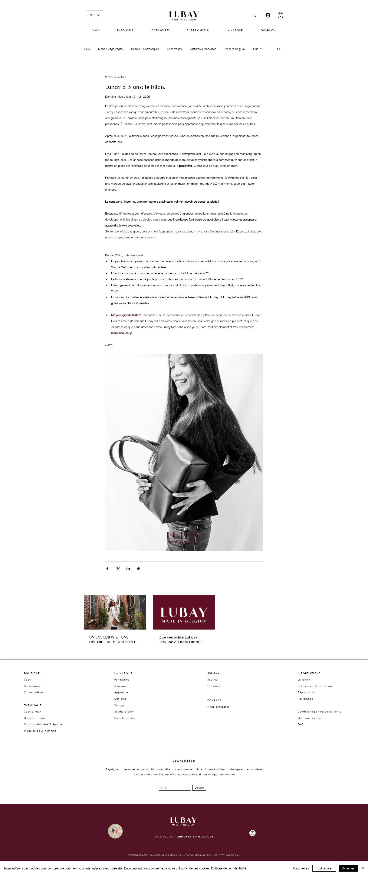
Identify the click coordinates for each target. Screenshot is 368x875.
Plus (255, 49)
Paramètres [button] (301, 868)
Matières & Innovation (203, 49)
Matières (120, 698)
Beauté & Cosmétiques (145, 49)
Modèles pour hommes (40, 730)
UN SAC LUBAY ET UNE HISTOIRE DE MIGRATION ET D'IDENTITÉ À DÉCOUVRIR (113, 639)
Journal (212, 679)
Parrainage (305, 698)
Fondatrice (122, 679)
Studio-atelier (124, 711)
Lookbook (214, 686)
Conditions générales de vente (320, 711)
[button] (280, 15)
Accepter (348, 868)
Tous (87, 49)
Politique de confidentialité (228, 868)
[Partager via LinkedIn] (128, 568)
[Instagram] (252, 833)
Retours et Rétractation (315, 686)
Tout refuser (324, 868)
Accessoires (33, 686)
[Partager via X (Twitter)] (118, 568)
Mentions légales (310, 718)
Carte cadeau (33, 692)
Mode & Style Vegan (110, 49)
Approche (121, 692)
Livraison (304, 679)
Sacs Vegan (174, 49)
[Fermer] (362, 868)
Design (119, 705)
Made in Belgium (235, 49)
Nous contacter (218, 706)
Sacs (27, 679)
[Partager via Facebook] (107, 568)
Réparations (306, 692)
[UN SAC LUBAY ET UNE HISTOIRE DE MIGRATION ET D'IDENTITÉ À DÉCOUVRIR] (115, 612)
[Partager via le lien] (139, 568)
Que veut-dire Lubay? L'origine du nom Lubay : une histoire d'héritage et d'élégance (181, 639)
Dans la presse (125, 718)
